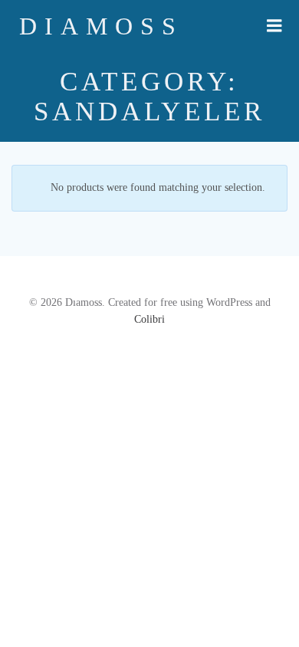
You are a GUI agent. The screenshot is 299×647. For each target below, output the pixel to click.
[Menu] (274, 26)
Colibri (149, 319)
